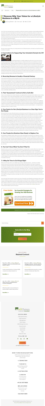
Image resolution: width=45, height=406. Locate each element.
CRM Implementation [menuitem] (22, 316)
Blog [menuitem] (22, 331)
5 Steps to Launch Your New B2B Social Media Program (11, 265)
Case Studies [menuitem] (22, 328)
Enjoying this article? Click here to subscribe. (23, 210)
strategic (33, 184)
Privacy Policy (16, 402)
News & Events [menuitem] (22, 326)
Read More (5, 274)
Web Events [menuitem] (22, 329)
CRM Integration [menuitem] (22, 318)
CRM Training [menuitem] (22, 322)
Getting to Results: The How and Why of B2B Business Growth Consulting (33, 265)
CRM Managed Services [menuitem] (22, 324)
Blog (12, 10)
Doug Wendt (15, 262)
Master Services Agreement (25, 402)
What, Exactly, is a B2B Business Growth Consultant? (10, 283)
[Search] (42, 223)
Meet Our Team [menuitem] (22, 333)
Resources (7, 10)
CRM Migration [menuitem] (22, 320)
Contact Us (22, 342)
